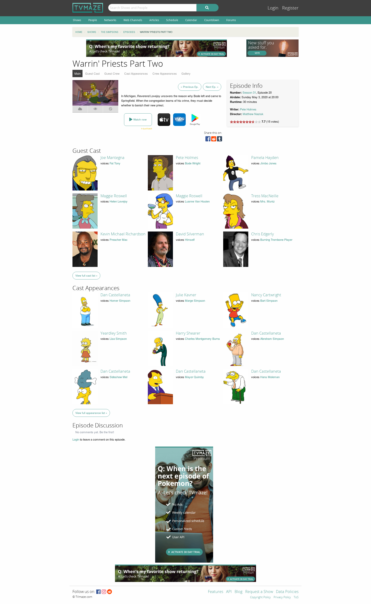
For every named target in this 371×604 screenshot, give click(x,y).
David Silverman (190, 234)
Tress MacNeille (264, 196)
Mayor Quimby (194, 377)
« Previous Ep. (189, 87)
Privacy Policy (282, 597)
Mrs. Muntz (267, 201)
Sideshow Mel (118, 377)
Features (215, 592)
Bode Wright (192, 163)
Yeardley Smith (113, 333)
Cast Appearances (136, 73)
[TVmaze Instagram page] (104, 592)
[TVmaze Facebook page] (98, 592)
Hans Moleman (270, 377)
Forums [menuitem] (231, 20)
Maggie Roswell (113, 196)
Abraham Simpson (272, 339)
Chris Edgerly (262, 234)
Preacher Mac (119, 239)
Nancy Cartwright (266, 295)
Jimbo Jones (268, 163)
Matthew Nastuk (253, 114)
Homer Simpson (120, 300)
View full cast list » (86, 275)
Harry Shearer (188, 333)
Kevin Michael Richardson (123, 234)
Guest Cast (92, 73)
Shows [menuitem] (77, 20)
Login (273, 8)
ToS (296, 597)
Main (77, 73)
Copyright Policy (260, 597)
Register (290, 8)
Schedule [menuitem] (172, 20)
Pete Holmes (248, 109)
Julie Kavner (186, 295)
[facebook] (207, 140)
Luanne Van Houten (197, 201)
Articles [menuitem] (154, 20)
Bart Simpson (268, 300)
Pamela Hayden (265, 157)
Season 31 (249, 92)
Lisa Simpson (118, 339)
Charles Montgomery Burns (202, 339)
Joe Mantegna (112, 157)
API (229, 592)
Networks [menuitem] (110, 20)
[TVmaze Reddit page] (109, 592)
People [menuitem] (92, 20)
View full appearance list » (91, 413)
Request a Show (259, 592)
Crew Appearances (164, 73)
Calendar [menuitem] (191, 20)
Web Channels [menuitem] (132, 20)
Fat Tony (115, 163)
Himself (190, 239)
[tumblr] (219, 140)
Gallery (186, 73)
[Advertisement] (156, 48)
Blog (238, 592)
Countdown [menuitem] (211, 20)
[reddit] (213, 140)
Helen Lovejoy (119, 201)
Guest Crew (112, 73)
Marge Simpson (195, 300)
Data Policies (287, 592)
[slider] (245, 121)
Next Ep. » (212, 87)
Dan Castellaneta (115, 295)
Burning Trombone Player (276, 239)
